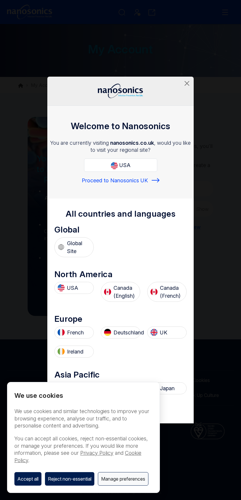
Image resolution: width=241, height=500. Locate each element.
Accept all (28, 479)
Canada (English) (124, 292)
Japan (167, 388)
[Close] (187, 83)
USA (124, 165)
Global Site (74, 247)
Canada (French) (170, 292)
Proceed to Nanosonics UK (115, 180)
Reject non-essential (69, 479)
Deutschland (125, 332)
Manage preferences (123, 479)
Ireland (75, 352)
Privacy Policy (96, 453)
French (75, 332)
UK (163, 332)
